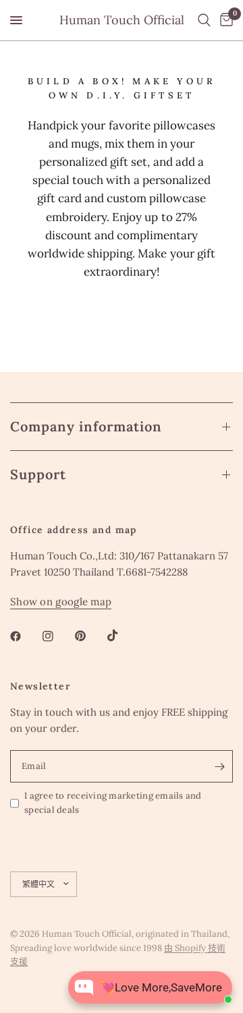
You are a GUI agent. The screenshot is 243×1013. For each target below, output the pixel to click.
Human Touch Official (121, 20)
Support (38, 474)
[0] (224, 20)
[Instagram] (57, 636)
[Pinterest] (90, 636)
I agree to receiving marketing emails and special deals (113, 803)
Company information (86, 426)
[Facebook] (25, 636)
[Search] (204, 20)
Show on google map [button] (60, 601)
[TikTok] (122, 635)
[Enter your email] (219, 766)
